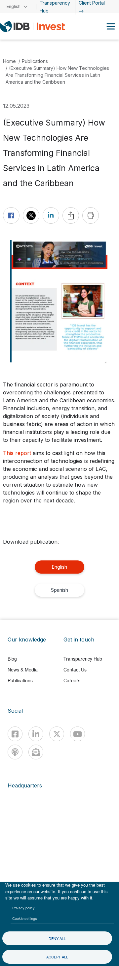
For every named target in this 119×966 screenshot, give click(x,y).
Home (9, 61)
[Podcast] (15, 752)
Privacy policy (23, 907)
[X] (56, 733)
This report (17, 453)
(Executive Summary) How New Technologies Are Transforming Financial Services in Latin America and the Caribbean (57, 75)
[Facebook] (15, 733)
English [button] (13, 6)
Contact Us (75, 669)
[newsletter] (35, 752)
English (59, 567)
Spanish (59, 590)
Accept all (57, 956)
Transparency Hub (82, 658)
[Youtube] (77, 733)
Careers (71, 680)
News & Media (23, 669)
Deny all (57, 938)
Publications (35, 61)
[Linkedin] (35, 733)
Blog (12, 658)
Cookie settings (24, 918)
